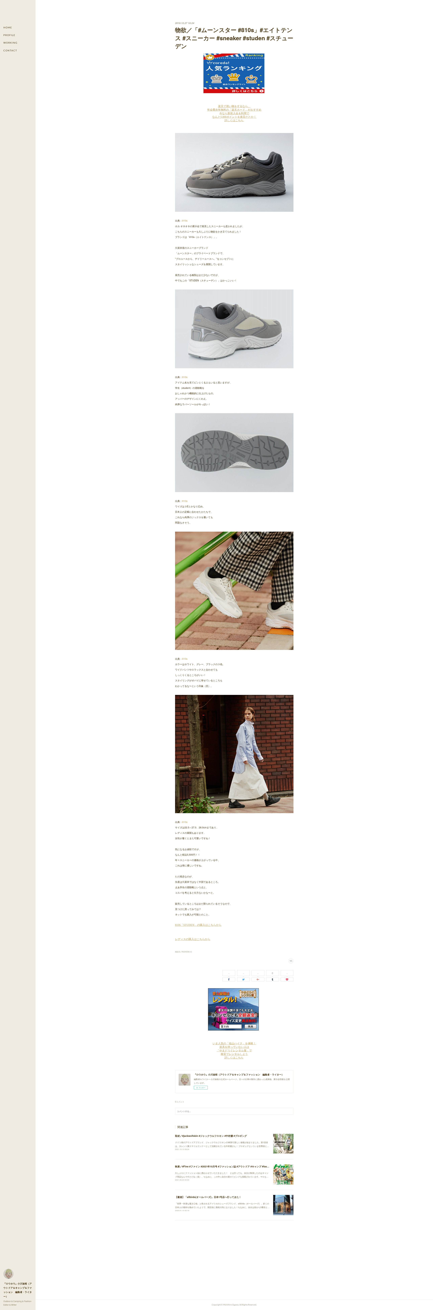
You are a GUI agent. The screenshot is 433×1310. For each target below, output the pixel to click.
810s (184, 220)
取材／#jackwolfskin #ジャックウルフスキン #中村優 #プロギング (211, 1135)
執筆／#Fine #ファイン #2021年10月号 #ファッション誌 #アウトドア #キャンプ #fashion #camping (229, 1166)
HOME (7, 27)
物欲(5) (177, 952)
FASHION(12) (186, 952)
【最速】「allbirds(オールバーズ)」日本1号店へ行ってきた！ (208, 1197)
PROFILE (9, 35)
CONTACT (10, 50)
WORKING (10, 42)
